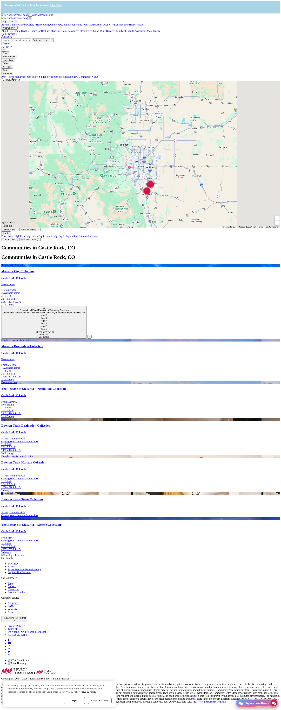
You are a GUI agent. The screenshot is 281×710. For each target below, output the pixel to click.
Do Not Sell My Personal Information (27, 631)
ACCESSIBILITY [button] (17, 634)
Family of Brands (125, 31)
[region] (59, 694)
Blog (10, 583)
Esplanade (13, 563)
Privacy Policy (15, 626)
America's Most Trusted (148, 31)
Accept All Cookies (99, 700)
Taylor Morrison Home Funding (24, 569)
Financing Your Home (124, 24)
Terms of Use (15, 629)
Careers (12, 586)
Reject (75, 700)
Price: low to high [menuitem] (10, 76)
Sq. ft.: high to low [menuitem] (68, 76)
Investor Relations (17, 592)
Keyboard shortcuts (229, 227)
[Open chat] (274, 703)
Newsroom (13, 589)
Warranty (12, 609)
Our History (107, 31)
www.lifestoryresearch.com (212, 701)
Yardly (11, 566)
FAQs (11, 606)
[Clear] (52, 40)
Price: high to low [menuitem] (29, 76)
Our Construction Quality (97, 24)
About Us (6, 31)
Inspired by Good (90, 31)
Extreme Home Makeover (65, 31)
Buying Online (9, 24)
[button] (150, 186)
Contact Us (13, 603)
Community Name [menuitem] (88, 76)
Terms (260, 227)
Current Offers (26, 24)
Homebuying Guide (46, 24)
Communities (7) (10, 229)
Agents (11, 612)
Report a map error (272, 227)
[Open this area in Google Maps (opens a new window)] (7, 226)
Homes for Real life (40, 31)
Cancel (6, 43)
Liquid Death (21, 31)
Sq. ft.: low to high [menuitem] (48, 76)
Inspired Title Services (19, 572)
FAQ (141, 24)
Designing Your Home (71, 24)
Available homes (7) (30, 229)
